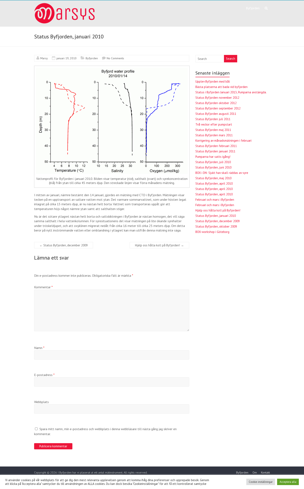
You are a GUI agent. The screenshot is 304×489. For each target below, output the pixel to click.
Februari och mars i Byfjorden (214, 200)
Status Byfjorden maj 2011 (213, 130)
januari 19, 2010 (66, 58)
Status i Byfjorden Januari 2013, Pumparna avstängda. (231, 92)
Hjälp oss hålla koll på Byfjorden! (159, 245)
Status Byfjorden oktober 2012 (216, 103)
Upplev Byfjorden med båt (212, 81)
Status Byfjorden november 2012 (217, 98)
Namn (39, 348)
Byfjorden (253, 8)
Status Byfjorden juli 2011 (212, 119)
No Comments (115, 58)
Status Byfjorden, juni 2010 (213, 167)
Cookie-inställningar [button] (261, 482)
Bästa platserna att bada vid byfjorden (221, 87)
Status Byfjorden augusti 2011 (215, 114)
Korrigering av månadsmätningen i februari (223, 140)
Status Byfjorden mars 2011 (214, 135)
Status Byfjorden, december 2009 (63, 245)
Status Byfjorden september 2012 (218, 108)
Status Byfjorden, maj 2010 (213, 178)
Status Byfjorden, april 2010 (214, 183)
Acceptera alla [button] (288, 482)
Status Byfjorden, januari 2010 (215, 216)
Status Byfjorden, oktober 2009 (216, 226)
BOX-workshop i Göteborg (212, 232)
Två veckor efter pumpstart (213, 124)
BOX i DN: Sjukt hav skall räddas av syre (221, 173)
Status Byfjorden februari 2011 (216, 146)
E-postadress (44, 375)
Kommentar (43, 287)
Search (230, 59)
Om (255, 472)
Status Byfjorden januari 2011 (215, 151)
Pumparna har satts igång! (212, 157)
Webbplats (41, 402)
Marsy (44, 58)
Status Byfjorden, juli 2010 (213, 162)
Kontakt (265, 472)
